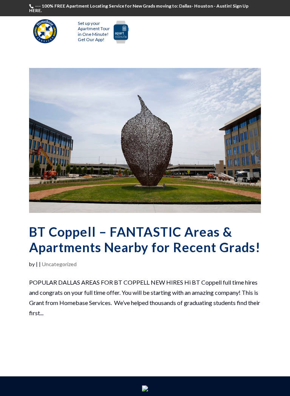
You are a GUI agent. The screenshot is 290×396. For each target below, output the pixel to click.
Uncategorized (59, 264)
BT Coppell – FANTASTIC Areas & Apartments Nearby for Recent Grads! (145, 239)
